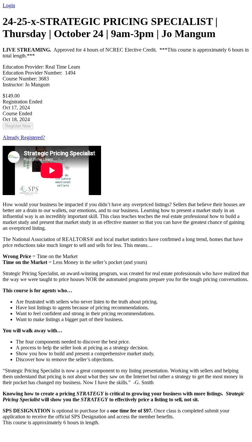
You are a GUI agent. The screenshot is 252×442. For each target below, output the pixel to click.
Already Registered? (24, 137)
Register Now (18, 125)
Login (9, 5)
